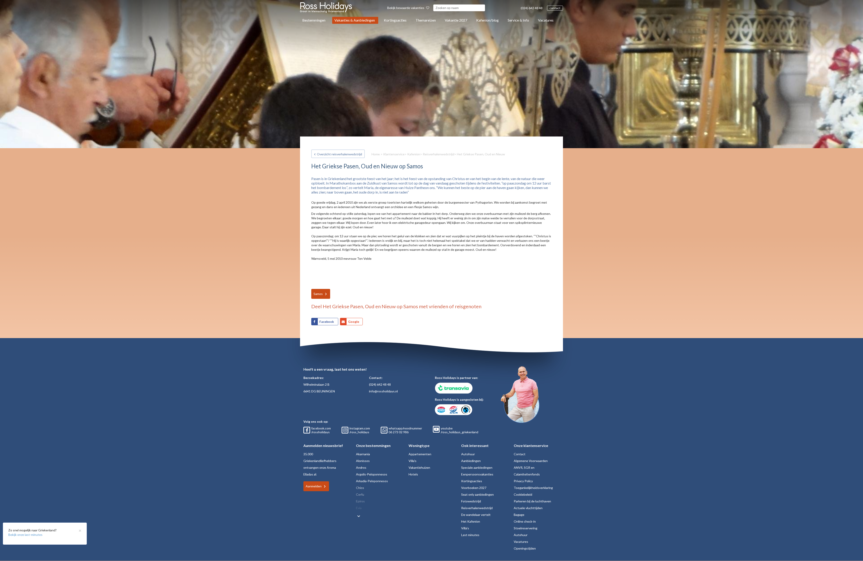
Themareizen (426, 20)
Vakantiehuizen (419, 467)
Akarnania (363, 454)
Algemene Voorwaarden (531, 461)
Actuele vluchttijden (528, 508)
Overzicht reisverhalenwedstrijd (339, 154)
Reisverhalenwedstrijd (438, 154)
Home (375, 154)
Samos (318, 294)
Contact (519, 454)
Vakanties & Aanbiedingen (354, 20)
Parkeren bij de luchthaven (532, 501)
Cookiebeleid (523, 494)
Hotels (413, 474)
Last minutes (470, 535)
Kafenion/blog (487, 20)
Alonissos (363, 461)
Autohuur (468, 454)
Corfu (360, 494)
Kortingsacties (395, 20)
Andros (361, 467)
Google (353, 321)
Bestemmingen (313, 20)
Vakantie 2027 (456, 20)
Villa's (412, 461)
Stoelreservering (525, 528)
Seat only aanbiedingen (477, 494)
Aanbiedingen (471, 461)
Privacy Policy (523, 481)
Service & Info (518, 20)
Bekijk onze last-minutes (25, 535)
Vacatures (546, 20)
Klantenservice (394, 154)
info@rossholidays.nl (383, 391)
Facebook (327, 321)
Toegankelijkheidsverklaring (533, 488)
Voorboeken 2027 (473, 488)
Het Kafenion (470, 521)
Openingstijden (525, 548)
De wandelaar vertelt (476, 515)
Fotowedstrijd (471, 501)
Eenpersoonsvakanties (477, 474)
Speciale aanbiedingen (476, 467)
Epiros (360, 501)
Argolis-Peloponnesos (371, 474)
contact (555, 8)
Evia (359, 508)
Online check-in (525, 521)
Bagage (519, 515)
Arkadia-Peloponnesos (372, 481)
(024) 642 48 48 (532, 8)
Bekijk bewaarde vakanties (406, 8)
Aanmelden (314, 486)
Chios (360, 488)
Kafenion (413, 154)
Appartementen (420, 454)
